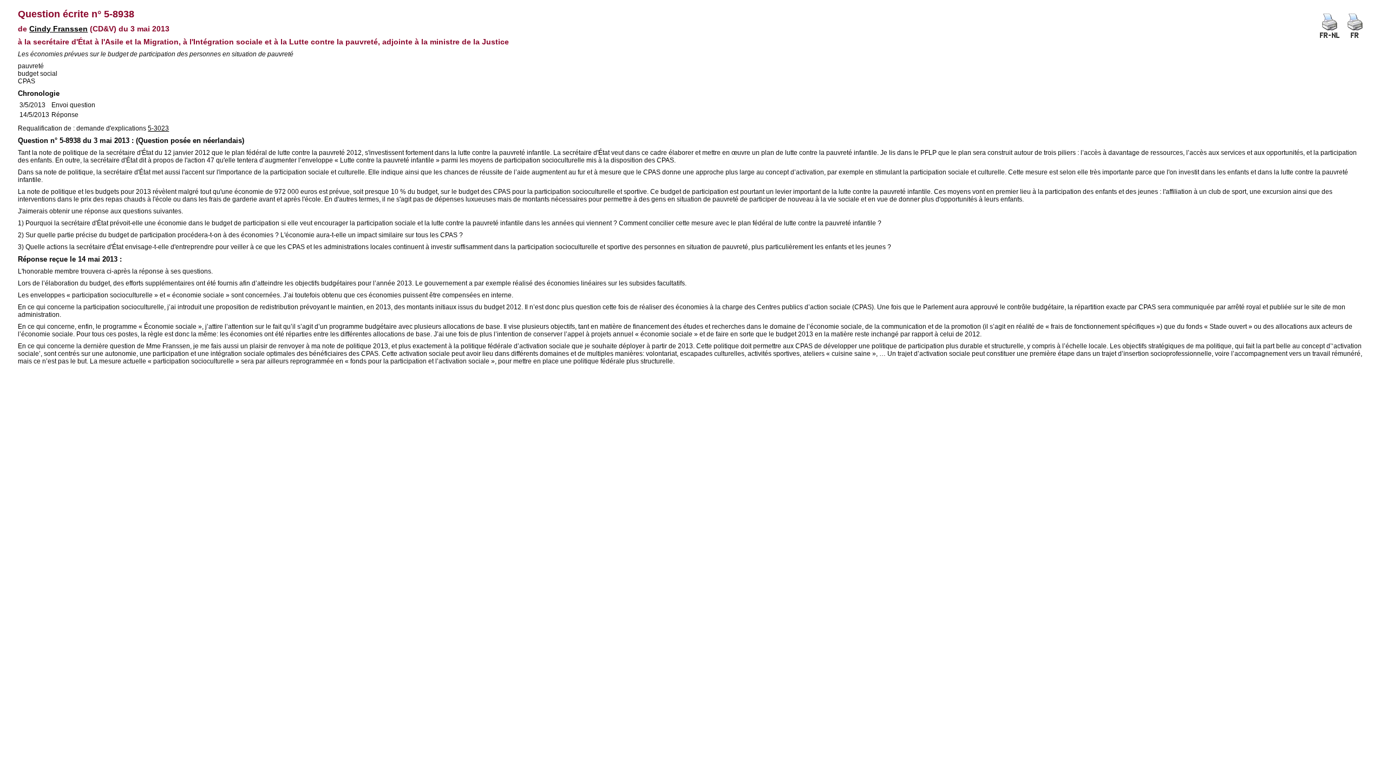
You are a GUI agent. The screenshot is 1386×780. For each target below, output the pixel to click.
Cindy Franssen (58, 28)
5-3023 (158, 128)
